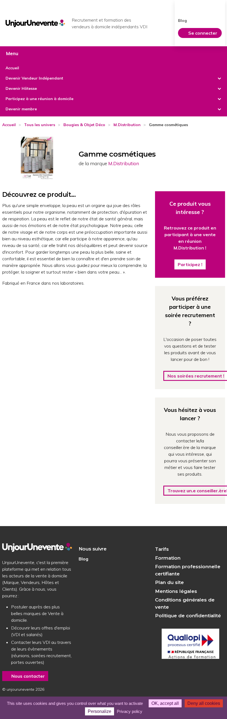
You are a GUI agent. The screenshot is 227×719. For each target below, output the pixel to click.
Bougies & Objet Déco (84, 124)
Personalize (99, 711)
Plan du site (169, 582)
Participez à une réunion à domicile (39, 98)
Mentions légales (176, 591)
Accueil (12, 67)
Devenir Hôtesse (21, 88)
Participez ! (190, 264)
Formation (167, 558)
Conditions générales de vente (185, 603)
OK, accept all (165, 703)
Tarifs (162, 549)
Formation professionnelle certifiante (187, 570)
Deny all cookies (203, 703)
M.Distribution (127, 124)
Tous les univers (39, 124)
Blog (182, 20)
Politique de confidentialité (188, 615)
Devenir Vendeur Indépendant (34, 78)
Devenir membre (21, 108)
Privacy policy (129, 711)
